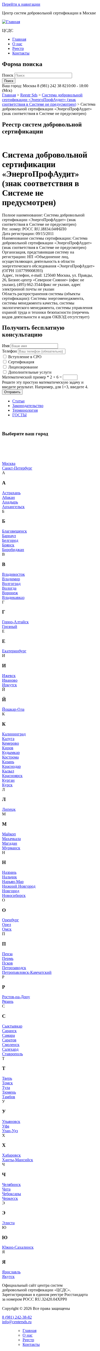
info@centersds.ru (17, 1322)
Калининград (14, 734)
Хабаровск (11, 1155)
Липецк (9, 809)
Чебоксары (11, 1194)
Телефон (9, 351)
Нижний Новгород (18, 886)
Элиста (8, 1223)
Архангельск (13, 507)
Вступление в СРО (25, 357)
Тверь (7, 1078)
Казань (8, 762)
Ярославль (11, 1272)
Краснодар (11, 766)
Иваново (9, 680)
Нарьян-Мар (13, 881)
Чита (6, 1189)
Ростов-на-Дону (16, 997)
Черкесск (10, 1198)
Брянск (8, 545)
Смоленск (10, 1044)
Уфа (5, 1126)
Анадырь (10, 502)
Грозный (9, 626)
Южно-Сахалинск (18, 1247)
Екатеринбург (14, 651)
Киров (7, 748)
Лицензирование (23, 367)
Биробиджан (13, 549)
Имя (5, 346)
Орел (6, 924)
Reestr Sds (28, 95)
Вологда (9, 588)
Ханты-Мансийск (17, 1160)
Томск (7, 1083)
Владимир (11, 579)
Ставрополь (12, 1054)
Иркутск (9, 685)
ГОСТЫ (19, 415)
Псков (7, 963)
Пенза (7, 954)
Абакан (8, 497)
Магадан (9, 843)
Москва (8, 463)
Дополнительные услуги (30, 372)
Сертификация (21, 362)
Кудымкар (11, 752)
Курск (7, 785)
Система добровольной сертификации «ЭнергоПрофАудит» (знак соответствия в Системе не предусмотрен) (42, 99)
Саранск (9, 1031)
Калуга (8, 738)
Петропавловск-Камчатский (27, 972)
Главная (19, 39)
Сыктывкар (12, 1026)
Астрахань (11, 493)
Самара (8, 1035)
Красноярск (12, 775)
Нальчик (9, 877)
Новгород (10, 891)
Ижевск (9, 675)
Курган (8, 780)
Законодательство (27, 405)
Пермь (7, 958)
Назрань (9, 872)
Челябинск (11, 1184)
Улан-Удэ (10, 1131)
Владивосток (13, 574)
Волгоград (11, 583)
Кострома (10, 757)
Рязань (7, 1001)
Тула (6, 1087)
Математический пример (25, 377)
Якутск (8, 1276)
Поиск (8, 75)
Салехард (10, 1049)
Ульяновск (11, 1121)
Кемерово (10, 743)
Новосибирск (14, 895)
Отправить (12, 392)
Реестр (18, 48)
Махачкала (11, 838)
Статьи (18, 401)
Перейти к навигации (21, 4)
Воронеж (10, 593)
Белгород (10, 540)
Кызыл (8, 771)
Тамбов (8, 1097)
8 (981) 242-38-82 (17, 1317)
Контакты (20, 53)
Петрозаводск (14, 968)
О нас (17, 44)
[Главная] (11, 22)
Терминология (25, 410)
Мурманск (11, 848)
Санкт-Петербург (17, 468)
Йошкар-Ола (13, 709)
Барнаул (9, 536)
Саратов (9, 1040)
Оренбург (10, 920)
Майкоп (9, 834)
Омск (7, 929)
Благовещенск (14, 531)
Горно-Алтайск (15, 622)
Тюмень (9, 1092)
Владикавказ (13, 597)
